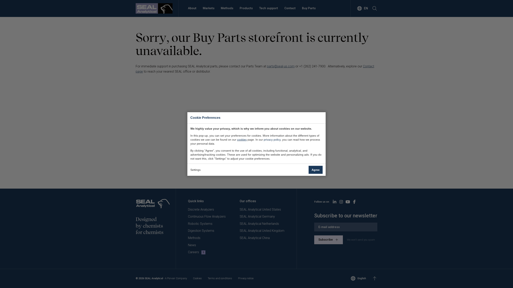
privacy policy (272, 139)
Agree (316, 169)
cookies (242, 139)
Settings (195, 169)
